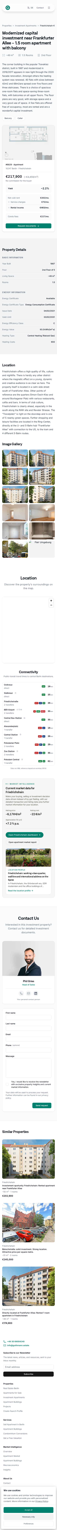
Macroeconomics (11, 1465)
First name (10, 1013)
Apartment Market (11, 1456)
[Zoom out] (51, 605)
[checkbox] (7, 1084)
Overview (7, 1451)
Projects (7, 1406)
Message (10, 1056)
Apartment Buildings (12, 1402)
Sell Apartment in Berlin (13, 1424)
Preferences (28, 1523)
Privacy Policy (41, 1501)
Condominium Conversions (15, 1433)
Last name (10, 1024)
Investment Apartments (25, 25)
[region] (28, 630)
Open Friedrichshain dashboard (23, 835)
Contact (40, 7)
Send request (42, 1105)
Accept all (28, 1510)
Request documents (27, 226)
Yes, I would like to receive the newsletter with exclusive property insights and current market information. (31, 1084)
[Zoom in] (51, 600)
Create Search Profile (13, 1411)
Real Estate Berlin (11, 1388)
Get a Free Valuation (12, 1438)
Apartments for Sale (12, 1393)
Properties (6, 25)
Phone (13, 1045)
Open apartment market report (23, 842)
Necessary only (28, 1517)
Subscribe (28, 1374)
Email (8, 1034)
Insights (6, 1469)
